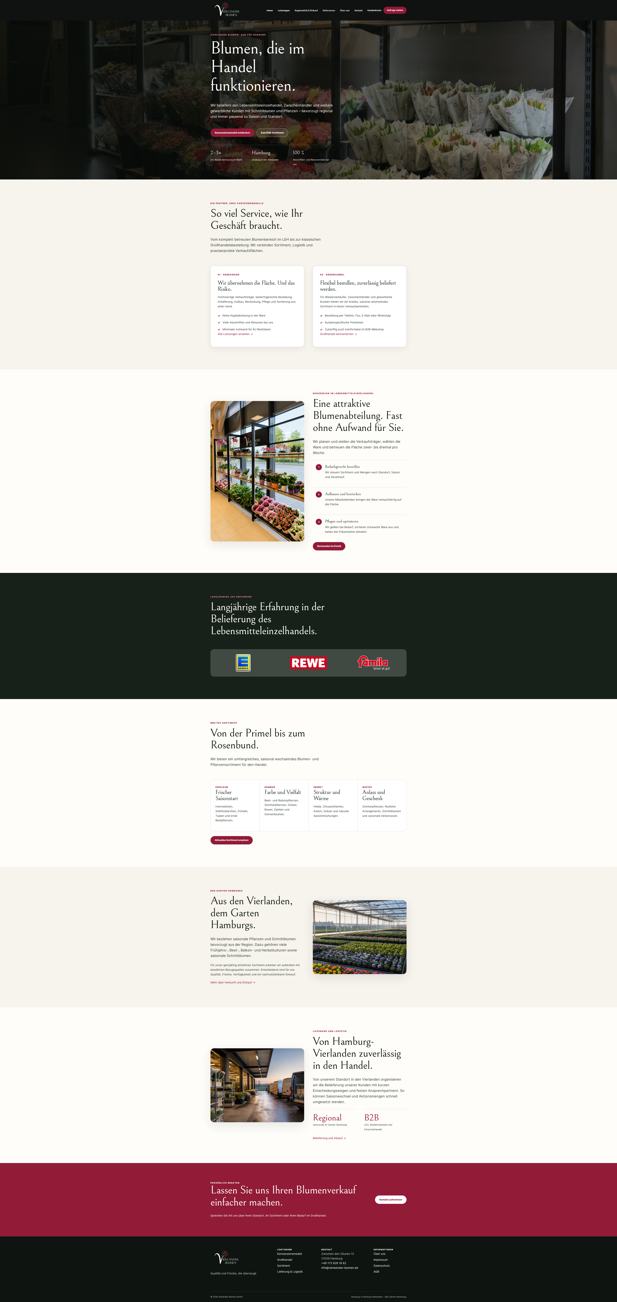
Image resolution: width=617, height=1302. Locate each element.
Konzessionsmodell (289, 1253)
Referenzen (329, 10)
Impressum (381, 1259)
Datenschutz (382, 1265)
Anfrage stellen (395, 10)
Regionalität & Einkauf (306, 10)
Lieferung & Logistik (290, 1271)
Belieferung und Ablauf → (329, 1138)
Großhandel (284, 1259)
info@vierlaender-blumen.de (339, 1267)
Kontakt (359, 10)
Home (270, 10)
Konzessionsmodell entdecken (232, 132)
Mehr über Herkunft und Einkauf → (232, 982)
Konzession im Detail (329, 546)
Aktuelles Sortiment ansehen (231, 840)
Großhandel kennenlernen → (338, 334)
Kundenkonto (374, 10)
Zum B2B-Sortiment (272, 132)
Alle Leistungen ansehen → (235, 334)
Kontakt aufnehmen (390, 1199)
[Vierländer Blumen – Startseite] (228, 10)
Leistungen (284, 10)
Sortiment (283, 1265)
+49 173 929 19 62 (333, 1263)
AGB (376, 1271)
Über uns (345, 10)
